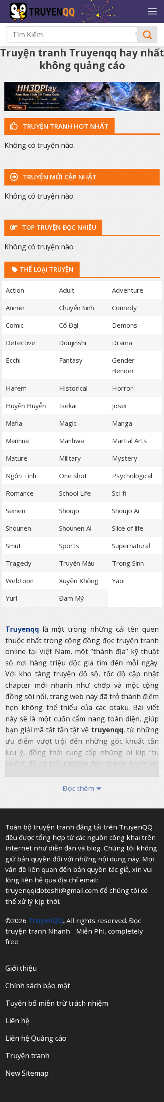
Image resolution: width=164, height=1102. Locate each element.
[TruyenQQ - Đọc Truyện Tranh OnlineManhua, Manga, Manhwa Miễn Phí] (73, 11)
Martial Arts (129, 440)
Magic (68, 423)
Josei (119, 405)
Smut (13, 545)
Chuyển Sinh (76, 307)
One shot (73, 475)
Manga (122, 423)
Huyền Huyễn (26, 405)
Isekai (68, 405)
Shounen (18, 528)
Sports (69, 545)
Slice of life (127, 528)
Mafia (14, 423)
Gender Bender (123, 365)
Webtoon (20, 580)
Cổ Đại (68, 325)
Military (70, 458)
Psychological (132, 475)
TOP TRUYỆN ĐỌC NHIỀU (58, 227)
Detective (20, 342)
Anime (15, 307)
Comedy (124, 307)
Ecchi (13, 360)
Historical (73, 388)
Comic (15, 325)
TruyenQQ (45, 920)
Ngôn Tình (21, 475)
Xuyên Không (78, 580)
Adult (66, 290)
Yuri (11, 598)
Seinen (15, 510)
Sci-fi (119, 493)
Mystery (124, 458)
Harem (16, 388)
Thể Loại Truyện (45, 269)
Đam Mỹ (71, 598)
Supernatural (131, 545)
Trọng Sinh (128, 563)
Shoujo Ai (125, 510)
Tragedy (18, 563)
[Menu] (152, 11)
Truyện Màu (76, 563)
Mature (17, 458)
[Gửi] (147, 34)
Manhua (17, 440)
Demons (124, 325)
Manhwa (71, 440)
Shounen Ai (75, 528)
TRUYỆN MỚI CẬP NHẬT (59, 176)
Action (15, 290)
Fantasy (71, 360)
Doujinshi (72, 342)
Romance (20, 493)
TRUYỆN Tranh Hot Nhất (64, 126)
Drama (122, 342)
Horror (122, 388)
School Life (75, 493)
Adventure (127, 290)
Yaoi (118, 580)
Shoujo (69, 510)
